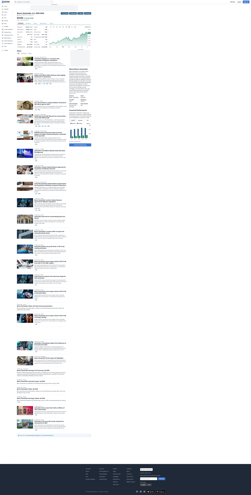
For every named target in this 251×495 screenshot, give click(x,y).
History (35, 23)
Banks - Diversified (73, 97)
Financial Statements (80, 145)
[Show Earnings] (79, 123)
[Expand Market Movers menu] (12, 38)
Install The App (103, 479)
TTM (87, 120)
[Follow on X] (141, 492)
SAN (36, 68)
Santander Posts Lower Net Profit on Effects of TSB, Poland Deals (49, 408)
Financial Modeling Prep (48, 435)
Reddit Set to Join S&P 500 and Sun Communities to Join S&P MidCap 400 (50, 117)
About (128, 471)
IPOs (87, 474)
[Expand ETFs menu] (12, 17)
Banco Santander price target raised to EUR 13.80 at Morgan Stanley (50, 316)
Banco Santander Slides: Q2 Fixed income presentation (34, 306)
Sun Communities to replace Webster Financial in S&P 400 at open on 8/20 (50, 103)
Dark (149, 484)
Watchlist (73, 13)
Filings (29, 53)
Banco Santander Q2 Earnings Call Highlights (48, 358)
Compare (88, 13)
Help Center (116, 484)
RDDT (39, 126)
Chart (51, 23)
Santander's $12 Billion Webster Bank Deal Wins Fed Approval (49, 151)
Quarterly (80, 120)
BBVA (39, 83)
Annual (73, 120)
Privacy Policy (130, 479)
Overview (20, 23)
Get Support (102, 476)
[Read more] (72, 93)
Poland (19, 15)
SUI (36, 109)
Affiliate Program (131, 482)
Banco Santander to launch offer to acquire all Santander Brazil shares (49, 232)
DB (44, 83)
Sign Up (246, 2)
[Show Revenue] (73, 123)
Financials (83, 97)
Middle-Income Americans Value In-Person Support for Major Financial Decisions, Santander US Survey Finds (50, 134)
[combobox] (33, 2)
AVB (36, 126)
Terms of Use (130, 476)
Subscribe (161, 478)
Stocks (87, 471)
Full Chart (65, 13)
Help (233, 2)
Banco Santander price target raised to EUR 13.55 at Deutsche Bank (50, 292)
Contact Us (129, 474)
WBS (39, 109)
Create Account (117, 474)
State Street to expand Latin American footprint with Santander (50, 277)
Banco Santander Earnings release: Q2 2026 (31, 398)
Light (144, 484)
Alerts (81, 13)
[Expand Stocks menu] (12, 12)
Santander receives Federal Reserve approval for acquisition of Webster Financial (50, 168)
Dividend (19, 44)
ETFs (87, 476)
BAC (36, 83)
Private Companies (90, 479)
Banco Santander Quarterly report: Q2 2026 (31, 381)
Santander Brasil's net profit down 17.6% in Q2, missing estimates (49, 247)
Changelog (115, 476)
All (18, 53)
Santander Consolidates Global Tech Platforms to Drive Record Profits (50, 344)
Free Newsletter (103, 474)
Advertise (115, 482)
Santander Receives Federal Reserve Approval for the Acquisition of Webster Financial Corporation (50, 184)
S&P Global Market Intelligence (33, 435)
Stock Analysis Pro (103, 471)
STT (36, 285)
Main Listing (43, 23)
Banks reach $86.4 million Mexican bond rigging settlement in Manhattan (49, 76)
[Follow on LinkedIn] (144, 492)
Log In (239, 2)
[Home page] (6, 2)
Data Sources (116, 479)
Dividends (28, 23)
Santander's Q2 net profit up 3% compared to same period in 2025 (49, 422)
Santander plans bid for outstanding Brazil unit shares (49, 217)
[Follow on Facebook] (137, 492)
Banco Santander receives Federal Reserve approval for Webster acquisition (48, 201)
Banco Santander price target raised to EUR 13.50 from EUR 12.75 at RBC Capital (50, 262)
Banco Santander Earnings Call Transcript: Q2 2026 (33, 370)
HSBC (47, 83)
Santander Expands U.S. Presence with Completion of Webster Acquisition (46, 59)
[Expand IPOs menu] (12, 15)
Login (114, 471)
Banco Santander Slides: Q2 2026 (27, 389)
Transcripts (23, 53)
